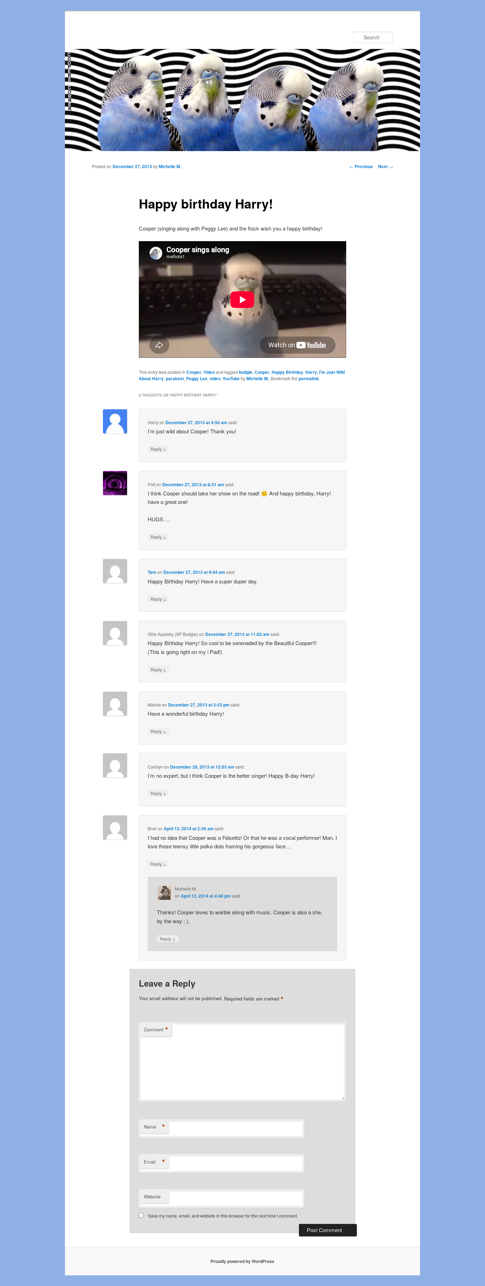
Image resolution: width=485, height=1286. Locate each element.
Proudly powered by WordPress (242, 1261)
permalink (309, 378)
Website (152, 1196)
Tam (152, 572)
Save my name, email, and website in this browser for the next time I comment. (223, 1216)
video (214, 378)
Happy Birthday (287, 372)
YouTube (231, 378)
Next (385, 166)
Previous (361, 166)
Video (209, 372)
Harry (311, 372)
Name (154, 1126)
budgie (245, 372)
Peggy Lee (196, 378)
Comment (156, 1029)
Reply (158, 448)
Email (154, 1162)
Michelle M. (170, 166)
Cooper (193, 372)
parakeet (175, 378)
